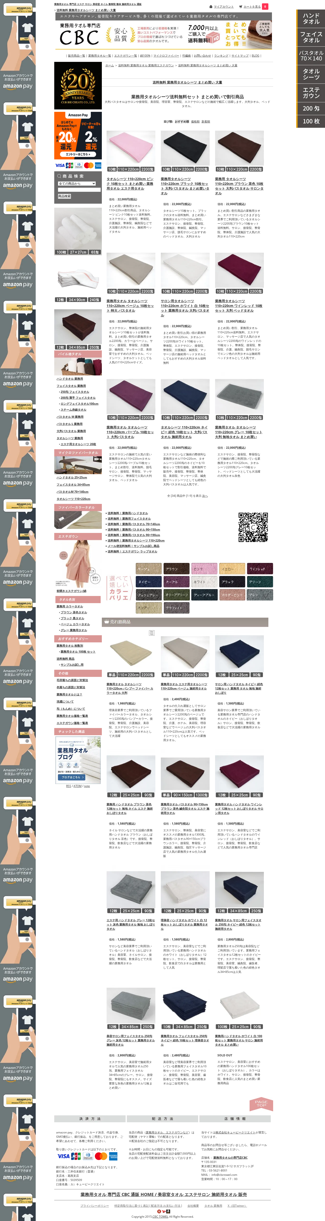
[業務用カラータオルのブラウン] (78, 326)
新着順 (206, 121)
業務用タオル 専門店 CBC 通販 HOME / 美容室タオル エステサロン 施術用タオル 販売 (164, 1194)
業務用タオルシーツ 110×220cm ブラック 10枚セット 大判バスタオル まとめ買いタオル (185, 186)
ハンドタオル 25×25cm (72, 477)
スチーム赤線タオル (73, 410)
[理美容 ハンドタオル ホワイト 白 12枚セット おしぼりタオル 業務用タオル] (185, 889)
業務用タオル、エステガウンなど (167, 1132)
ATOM (78, 786)
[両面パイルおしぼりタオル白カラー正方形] (78, 231)
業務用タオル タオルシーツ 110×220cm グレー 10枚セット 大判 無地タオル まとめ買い (238, 432)
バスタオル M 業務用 (70, 417)
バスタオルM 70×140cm (73, 492)
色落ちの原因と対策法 (71, 687)
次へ (205, 496)
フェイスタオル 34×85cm (73, 484)
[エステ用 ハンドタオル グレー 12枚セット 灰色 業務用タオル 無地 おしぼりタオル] (131, 889)
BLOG (255, 56)
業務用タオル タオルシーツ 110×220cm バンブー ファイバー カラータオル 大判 (130, 688)
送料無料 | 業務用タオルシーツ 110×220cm (136, 540)
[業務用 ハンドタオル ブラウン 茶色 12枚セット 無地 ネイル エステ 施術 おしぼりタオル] (131, 773)
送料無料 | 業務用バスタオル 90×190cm (134, 535)
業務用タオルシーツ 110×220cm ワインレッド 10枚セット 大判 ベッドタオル (238, 306)
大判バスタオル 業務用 (71, 431)
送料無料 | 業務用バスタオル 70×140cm (134, 524)
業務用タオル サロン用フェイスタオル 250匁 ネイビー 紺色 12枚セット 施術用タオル (238, 924)
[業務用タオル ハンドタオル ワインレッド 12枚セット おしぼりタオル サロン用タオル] (239, 773)
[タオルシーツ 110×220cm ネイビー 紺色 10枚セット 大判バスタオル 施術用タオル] (185, 396)
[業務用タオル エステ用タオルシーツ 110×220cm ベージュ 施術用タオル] (185, 653)
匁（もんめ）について (71, 709)
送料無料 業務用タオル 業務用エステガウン (146, 65)
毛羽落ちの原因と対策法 (72, 680)
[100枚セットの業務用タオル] (310, 121)
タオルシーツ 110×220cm (73, 499)
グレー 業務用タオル (74, 630)
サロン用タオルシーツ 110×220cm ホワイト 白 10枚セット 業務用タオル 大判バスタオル (185, 308)
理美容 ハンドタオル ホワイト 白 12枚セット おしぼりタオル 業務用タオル (184, 924)
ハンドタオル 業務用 (70, 379)
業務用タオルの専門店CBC (230, 1158)
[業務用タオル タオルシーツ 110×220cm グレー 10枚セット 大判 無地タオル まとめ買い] (239, 396)
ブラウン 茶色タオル (74, 612)
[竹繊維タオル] (78, 516)
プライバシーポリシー (94, 1206)
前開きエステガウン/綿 (71, 591)
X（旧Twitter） (237, 1206)
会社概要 (193, 1206)
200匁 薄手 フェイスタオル (78, 398)
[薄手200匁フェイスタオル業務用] (310, 108)
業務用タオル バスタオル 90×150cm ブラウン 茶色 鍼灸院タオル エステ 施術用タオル (185, 808)
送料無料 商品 (65, 659)
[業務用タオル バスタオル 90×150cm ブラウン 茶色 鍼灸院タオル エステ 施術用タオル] (185, 773)
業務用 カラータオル (70, 606)
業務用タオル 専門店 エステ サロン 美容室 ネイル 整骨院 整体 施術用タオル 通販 (98, 4)
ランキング (221, 56)
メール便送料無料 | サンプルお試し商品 (133, 546)
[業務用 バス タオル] (310, 56)
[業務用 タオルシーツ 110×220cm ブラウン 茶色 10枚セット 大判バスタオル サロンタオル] (239, 147)
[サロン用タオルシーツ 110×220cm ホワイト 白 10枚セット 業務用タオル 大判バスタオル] (185, 269)
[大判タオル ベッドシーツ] (310, 74)
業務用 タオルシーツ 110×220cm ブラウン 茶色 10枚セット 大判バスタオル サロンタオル (239, 186)
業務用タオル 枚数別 (70, 646)
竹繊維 (186, 56)
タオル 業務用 (213, 1206)
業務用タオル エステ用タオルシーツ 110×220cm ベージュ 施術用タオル (184, 686)
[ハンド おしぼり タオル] (310, 19)
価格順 (195, 121)
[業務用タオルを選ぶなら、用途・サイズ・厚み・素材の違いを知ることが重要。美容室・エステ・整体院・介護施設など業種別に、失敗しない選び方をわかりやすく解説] (78, 760)
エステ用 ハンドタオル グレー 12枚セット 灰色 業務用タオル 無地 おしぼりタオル (131, 924)
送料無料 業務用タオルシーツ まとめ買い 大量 (86, 10)
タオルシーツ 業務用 (70, 438)
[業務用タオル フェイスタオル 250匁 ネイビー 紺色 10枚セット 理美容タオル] (185, 1005)
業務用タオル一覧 (99, 56)
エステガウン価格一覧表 (72, 723)
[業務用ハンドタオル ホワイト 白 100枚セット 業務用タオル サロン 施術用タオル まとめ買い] (239, 1005)
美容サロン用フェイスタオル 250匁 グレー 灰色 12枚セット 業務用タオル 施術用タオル (131, 1040)
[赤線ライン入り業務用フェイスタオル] (78, 279)
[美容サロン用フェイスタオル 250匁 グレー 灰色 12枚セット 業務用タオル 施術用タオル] (131, 1005)
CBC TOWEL (160, 1217)
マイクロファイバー (166, 56)
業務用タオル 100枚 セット (78, 652)
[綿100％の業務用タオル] (78, 363)
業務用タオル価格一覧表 (72, 716)
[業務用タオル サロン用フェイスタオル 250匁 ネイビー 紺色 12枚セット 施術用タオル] (239, 889)
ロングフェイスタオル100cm (79, 404)
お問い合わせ (202, 56)
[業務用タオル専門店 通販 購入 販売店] (163, 30)
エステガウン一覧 (125, 56)
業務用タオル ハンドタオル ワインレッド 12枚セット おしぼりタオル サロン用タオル (239, 808)
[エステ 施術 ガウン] (310, 93)
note (87, 786)
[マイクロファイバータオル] (78, 461)
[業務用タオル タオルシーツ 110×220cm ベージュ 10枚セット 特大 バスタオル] (131, 269)
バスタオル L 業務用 (70, 424)
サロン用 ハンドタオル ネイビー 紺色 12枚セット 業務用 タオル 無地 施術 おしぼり (239, 688)
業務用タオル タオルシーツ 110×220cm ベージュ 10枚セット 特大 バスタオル (130, 306)
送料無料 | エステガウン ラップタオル (132, 551)
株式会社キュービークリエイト (236, 1132)
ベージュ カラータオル (75, 624)
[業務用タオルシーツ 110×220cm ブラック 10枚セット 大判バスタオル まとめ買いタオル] (185, 147)
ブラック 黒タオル (72, 618)
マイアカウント (224, 7)
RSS (68, 786)
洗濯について (65, 701)
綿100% (145, 56)
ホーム (109, 65)
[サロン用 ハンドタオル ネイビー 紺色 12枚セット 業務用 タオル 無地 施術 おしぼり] (239, 653)
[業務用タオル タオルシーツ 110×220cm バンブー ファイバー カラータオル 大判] (131, 653)
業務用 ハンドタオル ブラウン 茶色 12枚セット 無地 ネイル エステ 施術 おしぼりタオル (130, 808)
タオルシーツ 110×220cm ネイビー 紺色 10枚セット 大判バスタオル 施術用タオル (184, 432)
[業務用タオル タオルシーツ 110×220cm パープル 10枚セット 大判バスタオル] (131, 396)
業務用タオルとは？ (69, 694)
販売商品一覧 (76, 56)
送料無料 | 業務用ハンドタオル (128, 513)
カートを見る (252, 7)
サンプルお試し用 (72, 665)
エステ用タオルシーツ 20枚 (78, 444)
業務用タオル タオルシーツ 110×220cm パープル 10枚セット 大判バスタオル (130, 432)
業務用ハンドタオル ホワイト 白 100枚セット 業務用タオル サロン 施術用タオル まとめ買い (239, 1040)
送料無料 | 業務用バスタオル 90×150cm (134, 529)
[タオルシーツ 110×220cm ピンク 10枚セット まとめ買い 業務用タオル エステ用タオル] (131, 147)
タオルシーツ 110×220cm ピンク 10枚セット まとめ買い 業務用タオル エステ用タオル (130, 184)
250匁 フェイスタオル (75, 392)
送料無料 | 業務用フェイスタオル (129, 519)
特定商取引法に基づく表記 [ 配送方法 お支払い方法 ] (148, 1206)
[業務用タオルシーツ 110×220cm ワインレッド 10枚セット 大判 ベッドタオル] (239, 269)
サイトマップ (240, 56)
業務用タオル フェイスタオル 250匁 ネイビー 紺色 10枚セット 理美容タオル (185, 1040)
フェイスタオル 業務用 (71, 386)
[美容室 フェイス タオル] (310, 37)
